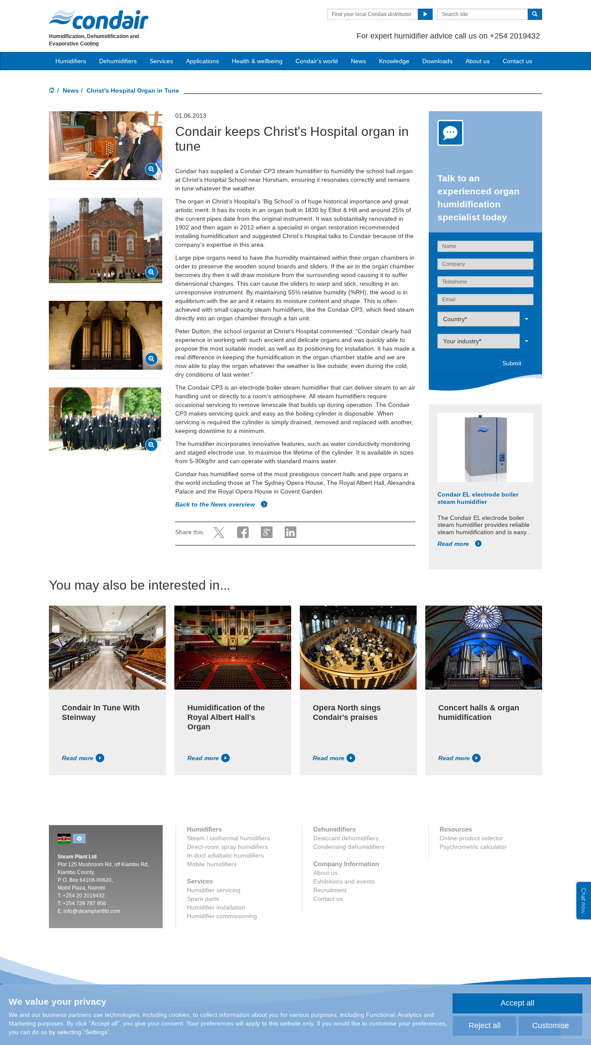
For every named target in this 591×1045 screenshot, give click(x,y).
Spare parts (203, 898)
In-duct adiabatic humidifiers (225, 855)
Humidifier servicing (214, 890)
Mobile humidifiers (212, 864)
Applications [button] (202, 61)
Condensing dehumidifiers (349, 846)
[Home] (52, 90)
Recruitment (330, 890)
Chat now (583, 900)
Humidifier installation (216, 907)
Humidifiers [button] (70, 61)
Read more (454, 543)
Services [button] (161, 61)
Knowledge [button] (394, 61)
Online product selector (471, 838)
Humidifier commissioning (222, 916)
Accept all (517, 1003)
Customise (550, 1025)
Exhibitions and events (344, 881)
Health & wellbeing (257, 61)
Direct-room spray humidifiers (227, 846)
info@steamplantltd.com (92, 911)
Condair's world (317, 61)
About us (478, 61)
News (358, 61)
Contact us (517, 61)
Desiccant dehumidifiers (346, 838)
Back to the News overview (216, 504)
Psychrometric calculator (473, 846)
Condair (98, 19)
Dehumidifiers (118, 61)
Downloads (437, 61)
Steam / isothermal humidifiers (228, 838)
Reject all (485, 1025)
